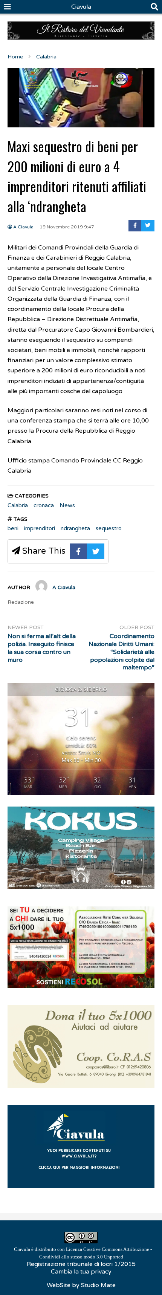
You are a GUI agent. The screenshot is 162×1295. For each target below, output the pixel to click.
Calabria (18, 505)
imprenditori (39, 528)
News (67, 505)
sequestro (109, 528)
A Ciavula (23, 227)
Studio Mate (98, 1285)
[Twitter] (147, 225)
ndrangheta (75, 528)
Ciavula (81, 7)
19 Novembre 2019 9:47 (67, 227)
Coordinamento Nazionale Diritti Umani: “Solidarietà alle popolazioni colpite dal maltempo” (121, 651)
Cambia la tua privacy (81, 1271)
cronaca (44, 505)
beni (13, 528)
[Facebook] (135, 225)
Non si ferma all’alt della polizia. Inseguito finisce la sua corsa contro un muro (42, 647)
